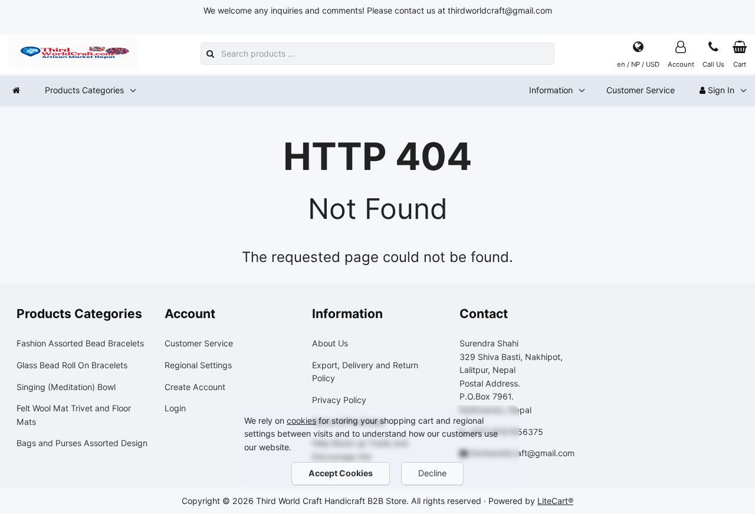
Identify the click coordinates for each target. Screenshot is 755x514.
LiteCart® (555, 501)
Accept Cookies (340, 473)
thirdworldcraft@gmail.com (522, 453)
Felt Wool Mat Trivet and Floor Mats (74, 415)
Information (551, 90)
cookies (301, 420)
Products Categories (84, 90)
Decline (432, 473)
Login (175, 408)
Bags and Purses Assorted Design (82, 443)
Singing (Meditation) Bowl (66, 387)
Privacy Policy (339, 400)
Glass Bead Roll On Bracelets (72, 365)
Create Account (195, 387)
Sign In (719, 90)
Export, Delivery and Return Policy (365, 372)
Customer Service (640, 90)
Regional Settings (198, 365)
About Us (330, 343)
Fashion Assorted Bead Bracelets (80, 343)
